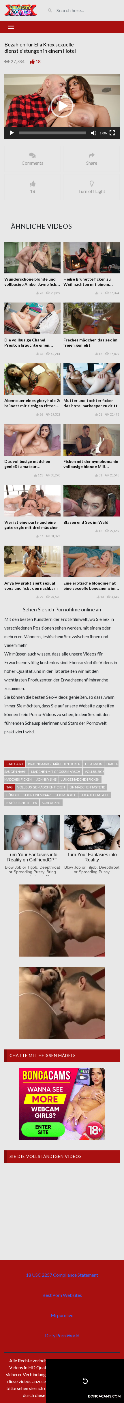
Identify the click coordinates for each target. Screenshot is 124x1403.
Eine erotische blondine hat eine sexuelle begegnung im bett (89, 588)
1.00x (104, 133)
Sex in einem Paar (37, 795)
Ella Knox (93, 764)
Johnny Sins (46, 779)
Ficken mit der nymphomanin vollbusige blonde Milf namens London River (90, 466)
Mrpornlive (62, 1315)
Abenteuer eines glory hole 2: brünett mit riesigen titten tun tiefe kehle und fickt (32, 405)
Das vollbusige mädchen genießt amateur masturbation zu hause (27, 466)
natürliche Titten (21, 803)
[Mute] (94, 133)
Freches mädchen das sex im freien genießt (90, 342)
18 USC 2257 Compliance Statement (62, 1275)
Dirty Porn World (62, 1335)
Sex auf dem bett (94, 795)
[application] (62, 106)
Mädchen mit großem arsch (55, 771)
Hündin (12, 795)
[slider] (52, 133)
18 (38, 61)
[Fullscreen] (112, 133)
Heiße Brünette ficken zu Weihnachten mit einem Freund (87, 284)
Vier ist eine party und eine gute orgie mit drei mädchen (31, 525)
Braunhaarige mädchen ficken (54, 764)
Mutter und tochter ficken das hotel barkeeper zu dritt (90, 403)
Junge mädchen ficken (80, 779)
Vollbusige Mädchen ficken (41, 787)
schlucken (51, 803)
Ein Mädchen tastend (87, 787)
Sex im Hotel (65, 795)
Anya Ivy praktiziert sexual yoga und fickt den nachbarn (31, 586)
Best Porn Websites (62, 1295)
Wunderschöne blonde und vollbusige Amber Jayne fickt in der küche (31, 284)
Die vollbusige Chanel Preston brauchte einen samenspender (26, 345)
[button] (62, 106)
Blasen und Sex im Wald (85, 522)
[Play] (12, 133)
